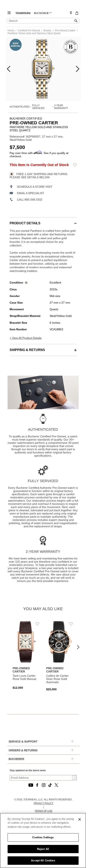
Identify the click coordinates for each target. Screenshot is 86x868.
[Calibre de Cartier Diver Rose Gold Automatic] (60, 656)
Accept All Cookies (43, 860)
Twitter (56, 785)
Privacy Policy (43, 803)
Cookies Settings (43, 837)
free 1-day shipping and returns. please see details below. (39, 175)
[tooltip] (26, 282)
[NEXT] (78, 69)
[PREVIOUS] (9, 69)
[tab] (43, 221)
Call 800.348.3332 (29, 199)
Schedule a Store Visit (34, 186)
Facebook (37, 785)
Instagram (43, 785)
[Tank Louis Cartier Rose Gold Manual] (26, 655)
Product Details (25, 223)
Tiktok (50, 785)
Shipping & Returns (27, 350)
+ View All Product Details (26, 338)
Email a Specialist (30, 193)
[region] (43, 840)
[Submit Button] (74, 778)
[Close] (79, 819)
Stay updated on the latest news (28, 770)
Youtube (30, 785)
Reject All (43, 849)
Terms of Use (43, 811)
